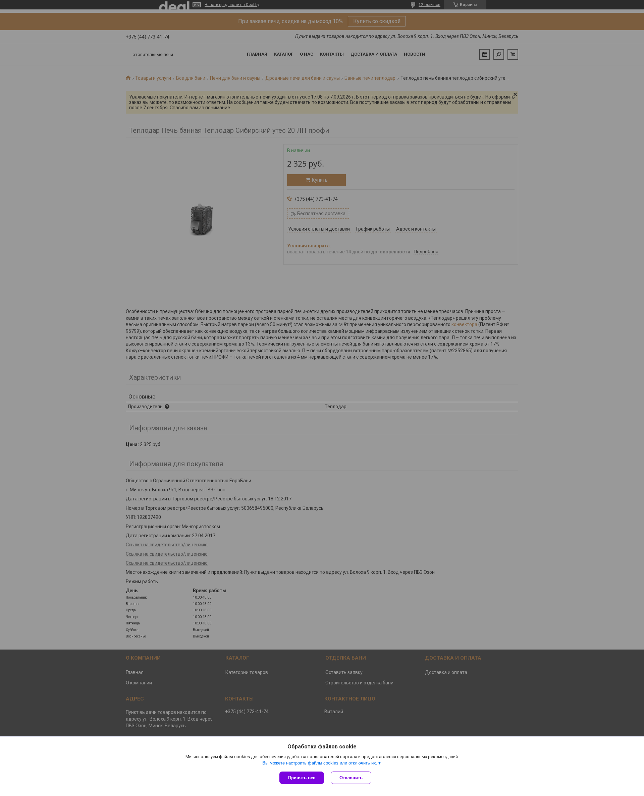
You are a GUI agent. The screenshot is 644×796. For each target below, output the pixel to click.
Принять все (301, 777)
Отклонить (351, 777)
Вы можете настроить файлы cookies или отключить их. (319, 763)
